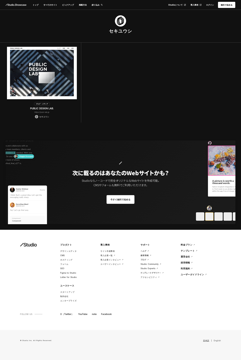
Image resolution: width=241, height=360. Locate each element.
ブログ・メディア (42, 104)
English (217, 340)
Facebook (106, 314)
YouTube (82, 314)
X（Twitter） (67, 314)
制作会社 (64, 296)
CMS (62, 255)
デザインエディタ (68, 251)
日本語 (206, 340)
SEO (62, 268)
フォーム (64, 264)
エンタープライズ (68, 300)
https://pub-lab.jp (41, 112)
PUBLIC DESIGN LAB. (42, 108)
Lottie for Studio (68, 277)
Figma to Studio (68, 273)
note (94, 314)
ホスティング (66, 260)
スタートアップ (67, 292)
